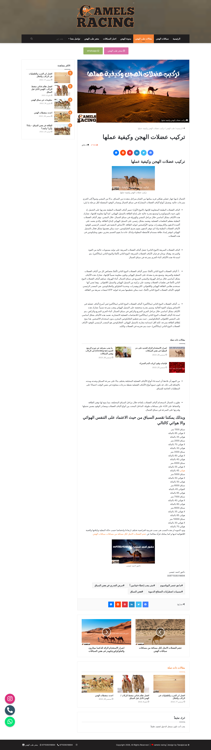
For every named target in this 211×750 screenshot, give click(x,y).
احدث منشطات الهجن (104, 695)
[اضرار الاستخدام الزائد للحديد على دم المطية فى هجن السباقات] (177, 352)
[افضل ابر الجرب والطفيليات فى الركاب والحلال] (169, 684)
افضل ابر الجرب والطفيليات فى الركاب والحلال (40, 75)
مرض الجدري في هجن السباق (109, 585)
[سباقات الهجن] (105, 17)
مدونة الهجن (125, 38)
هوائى (182, 470)
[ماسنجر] (116, 153)
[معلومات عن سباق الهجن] (62, 104)
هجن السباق (136, 591)
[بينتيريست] (130, 153)
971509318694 (66, 745)
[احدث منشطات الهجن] (97, 684)
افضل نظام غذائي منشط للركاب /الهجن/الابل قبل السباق (134, 696)
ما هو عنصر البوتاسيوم (170, 585)
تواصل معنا (75, 38)
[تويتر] (144, 153)
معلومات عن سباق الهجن (41, 100)
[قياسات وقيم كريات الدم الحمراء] (177, 367)
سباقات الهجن (162, 38)
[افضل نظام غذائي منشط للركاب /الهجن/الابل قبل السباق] (133, 684)
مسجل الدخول (167, 726)
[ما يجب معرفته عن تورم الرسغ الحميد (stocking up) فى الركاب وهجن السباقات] (123, 352)
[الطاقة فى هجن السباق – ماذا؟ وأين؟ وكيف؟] (62, 129)
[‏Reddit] (123, 153)
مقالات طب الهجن (143, 38)
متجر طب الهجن (91, 38)
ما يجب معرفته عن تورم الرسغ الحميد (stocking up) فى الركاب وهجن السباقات (99, 351)
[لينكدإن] (137, 153)
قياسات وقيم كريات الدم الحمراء (153, 363)
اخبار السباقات (109, 38)
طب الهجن (170, 128)
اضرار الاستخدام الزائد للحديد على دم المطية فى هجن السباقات (151, 349)
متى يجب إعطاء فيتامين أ (141, 585)
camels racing (160, 745)
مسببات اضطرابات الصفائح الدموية (164, 591)
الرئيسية (176, 38)
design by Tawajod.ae (177, 745)
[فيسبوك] (150, 153)
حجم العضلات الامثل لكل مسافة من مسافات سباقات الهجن (119, 534)
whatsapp (92, 50)
